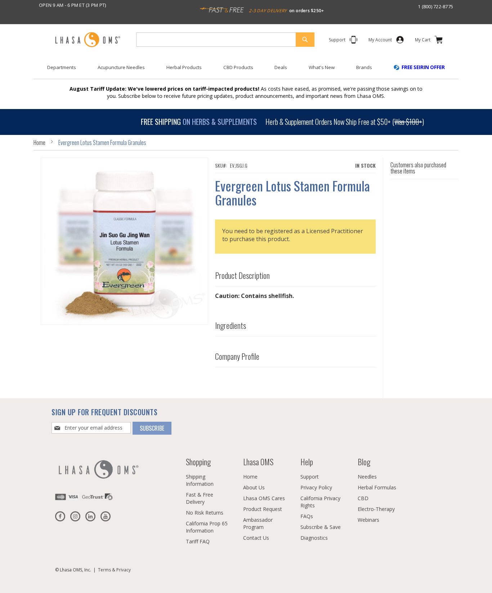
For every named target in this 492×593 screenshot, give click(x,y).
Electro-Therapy (376, 509)
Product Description (242, 275)
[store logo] (87, 40)
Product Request (262, 509)
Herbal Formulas (377, 487)
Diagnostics (314, 537)
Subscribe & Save (320, 527)
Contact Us (256, 537)
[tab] (295, 274)
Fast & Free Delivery (199, 498)
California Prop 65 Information (207, 527)
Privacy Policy (316, 487)
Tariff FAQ (198, 541)
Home (39, 142)
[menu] (246, 70)
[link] (380, 41)
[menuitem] (61, 67)
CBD (363, 498)
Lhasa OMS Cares (264, 498)
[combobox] (225, 39)
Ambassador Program (258, 523)
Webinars (368, 519)
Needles (367, 476)
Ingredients (230, 325)
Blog (364, 461)
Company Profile (237, 356)
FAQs (306, 516)
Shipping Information (200, 480)
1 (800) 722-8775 (435, 6)
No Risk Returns (204, 512)
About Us (254, 487)
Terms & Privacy (114, 570)
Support (309, 476)
